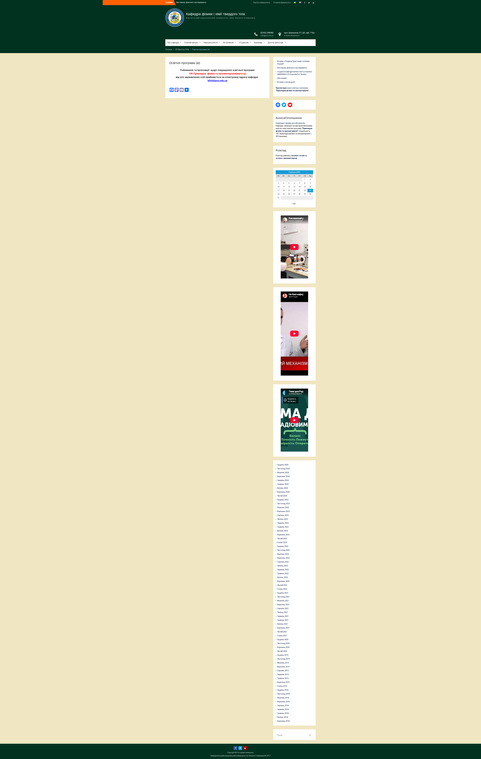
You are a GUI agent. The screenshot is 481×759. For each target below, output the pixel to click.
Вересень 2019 (283, 667)
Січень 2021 (282, 636)
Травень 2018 (283, 713)
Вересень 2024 (283, 476)
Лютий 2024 (282, 496)
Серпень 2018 (283, 706)
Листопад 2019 (283, 659)
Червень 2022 (283, 570)
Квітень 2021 (282, 624)
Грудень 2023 (282, 500)
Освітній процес (191, 42)
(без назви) (282, 78)
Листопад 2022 (283, 550)
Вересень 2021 (283, 605)
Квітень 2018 (282, 717)
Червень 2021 (283, 616)
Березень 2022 (283, 581)
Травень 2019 (283, 678)
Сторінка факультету (282, 3)
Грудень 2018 (282, 690)
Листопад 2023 (283, 504)
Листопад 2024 (283, 469)
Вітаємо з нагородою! (286, 82)
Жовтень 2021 (283, 601)
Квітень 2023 (282, 531)
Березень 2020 (283, 647)
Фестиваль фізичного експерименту (292, 68)
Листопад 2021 (283, 597)
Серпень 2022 (283, 562)
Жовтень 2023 (283, 507)
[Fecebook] (304, 2)
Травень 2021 (283, 620)
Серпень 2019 (283, 671)
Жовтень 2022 (283, 554)
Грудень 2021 (282, 593)
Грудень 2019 (282, 655)
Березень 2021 (283, 628)
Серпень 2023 (283, 515)
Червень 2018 (283, 709)
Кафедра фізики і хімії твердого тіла (215, 14)
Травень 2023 (283, 527)
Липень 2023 (282, 519)
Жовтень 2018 (283, 698)
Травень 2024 (283, 484)
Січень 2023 (282, 542)
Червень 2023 (283, 523)
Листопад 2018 (283, 694)
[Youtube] (313, 2)
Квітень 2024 (282, 488)
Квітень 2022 (282, 577)
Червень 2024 (283, 480)
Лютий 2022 (282, 585)
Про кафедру (173, 42)
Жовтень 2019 (283, 663)
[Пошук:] (294, 735)
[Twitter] (309, 2)
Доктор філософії (275, 42)
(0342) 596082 (267, 33)
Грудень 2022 (282, 546)
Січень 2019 (282, 686)
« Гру (294, 204)
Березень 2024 (283, 492)
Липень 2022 (282, 566)
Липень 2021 (282, 612)
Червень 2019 (283, 674)
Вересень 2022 (283, 558)
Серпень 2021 (283, 608)
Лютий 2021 (282, 632)
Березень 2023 (283, 535)
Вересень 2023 (283, 511)
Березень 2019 (283, 682)
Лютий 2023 (282, 539)
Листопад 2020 (283, 643)
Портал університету (261, 3)
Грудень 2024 (282, 465)
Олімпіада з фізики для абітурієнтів (290, 123)
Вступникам (228, 42)
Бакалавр (258, 42)
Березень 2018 (283, 721)
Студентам (244, 42)
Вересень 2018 (283, 702)
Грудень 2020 (282, 639)
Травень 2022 (283, 573)
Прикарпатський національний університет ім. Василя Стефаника (237, 756)
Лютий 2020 (282, 651)
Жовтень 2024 (283, 473)
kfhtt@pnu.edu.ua (267, 35)
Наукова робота (211, 42)
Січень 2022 (282, 589)
